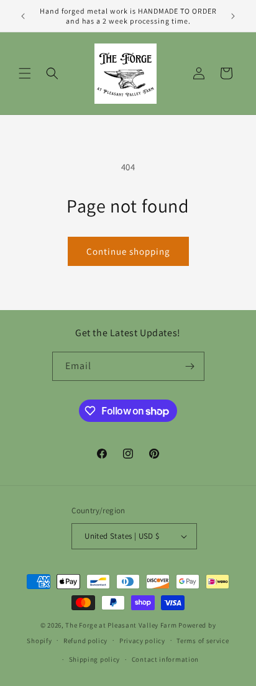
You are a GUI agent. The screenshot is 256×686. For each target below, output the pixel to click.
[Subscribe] (190, 366)
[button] (25, 73)
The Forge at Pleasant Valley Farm (120, 625)
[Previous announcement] (23, 16)
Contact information (165, 659)
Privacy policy (142, 640)
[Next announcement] (233, 16)
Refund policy (85, 640)
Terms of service (202, 640)
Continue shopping (128, 251)
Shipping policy (95, 659)
